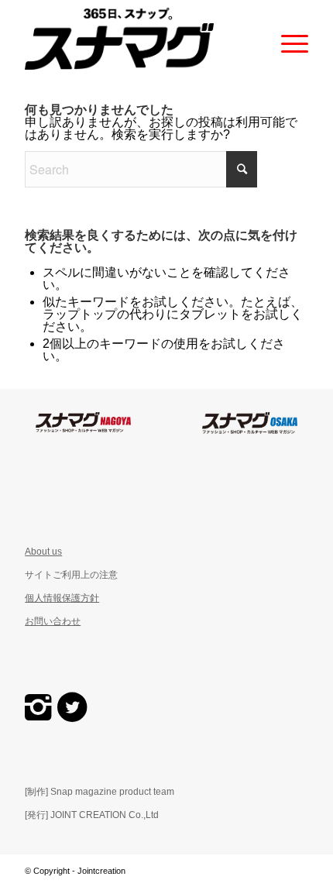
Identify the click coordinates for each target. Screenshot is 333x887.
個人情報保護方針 (62, 598)
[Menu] (287, 39)
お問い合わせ (53, 621)
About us (43, 551)
